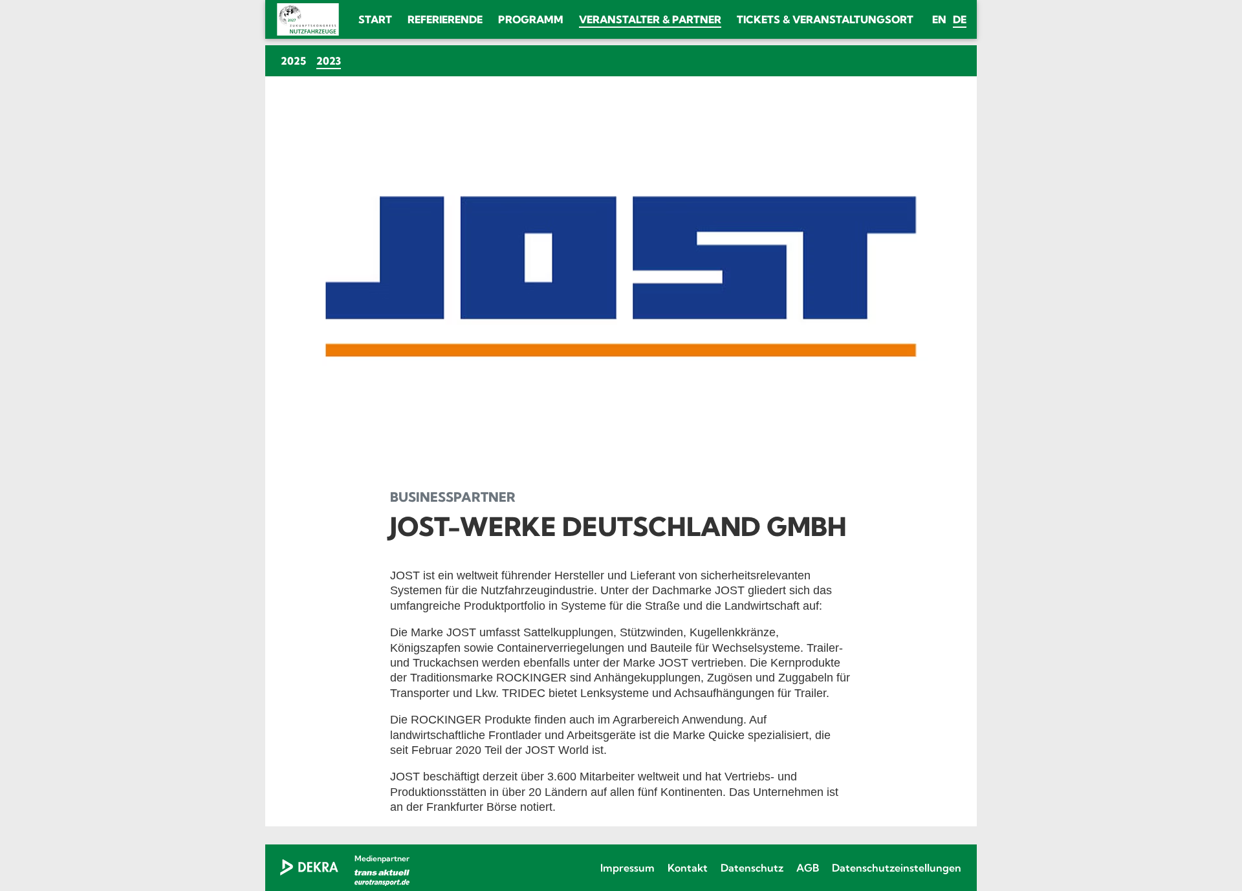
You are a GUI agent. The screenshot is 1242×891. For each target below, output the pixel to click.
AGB (807, 868)
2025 (293, 60)
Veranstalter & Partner (650, 19)
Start (375, 19)
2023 (331, 60)
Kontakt (688, 868)
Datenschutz (752, 868)
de (959, 19)
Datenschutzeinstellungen (896, 868)
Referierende (445, 19)
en (939, 19)
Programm (530, 19)
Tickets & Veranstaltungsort (825, 19)
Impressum (627, 868)
